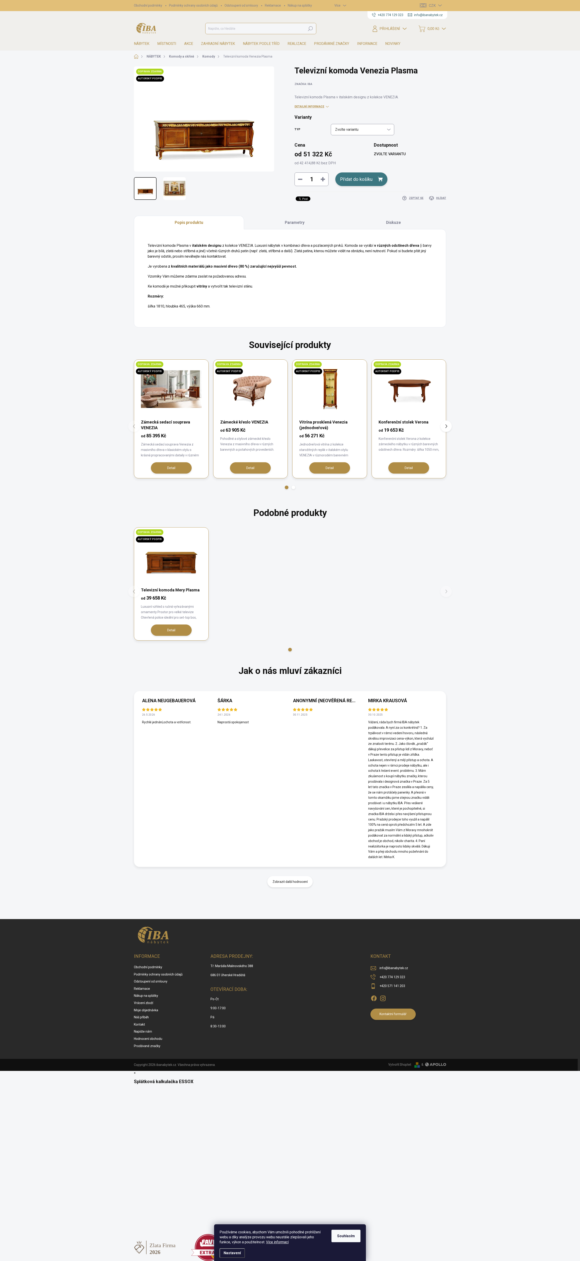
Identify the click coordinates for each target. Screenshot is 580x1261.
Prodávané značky (147, 1046)
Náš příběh (141, 1017)
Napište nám (143, 1031)
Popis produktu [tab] (189, 222)
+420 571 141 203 (392, 986)
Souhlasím (346, 1236)
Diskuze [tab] (393, 222)
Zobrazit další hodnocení (290, 881)
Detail (171, 468)
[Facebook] (373, 997)
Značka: (303, 84)
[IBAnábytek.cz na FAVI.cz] (208, 1247)
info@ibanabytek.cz (393, 968)
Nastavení (232, 1253)
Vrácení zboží (143, 1003)
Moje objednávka (146, 1010)
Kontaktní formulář (392, 1014)
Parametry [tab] (294, 222)
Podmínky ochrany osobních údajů (193, 5)
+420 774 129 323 (392, 977)
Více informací (277, 1242)
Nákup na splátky (300, 5)
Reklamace (273, 5)
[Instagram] (382, 997)
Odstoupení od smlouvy (241, 5)
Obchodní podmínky (148, 5)
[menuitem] (143, 44)
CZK (432, 5)
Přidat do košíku (356, 179)
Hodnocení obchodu (148, 1039)
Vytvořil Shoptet (399, 1064)
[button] (286, 487)
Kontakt (139, 1024)
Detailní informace (309, 106)
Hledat (310, 28)
